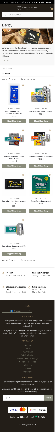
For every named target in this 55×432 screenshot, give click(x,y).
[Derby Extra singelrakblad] (41, 184)
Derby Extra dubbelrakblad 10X (14, 246)
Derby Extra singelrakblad (41, 201)
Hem (3, 68)
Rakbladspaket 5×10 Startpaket (41, 111)
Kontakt (28, 348)
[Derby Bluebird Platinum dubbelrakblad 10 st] (14, 94)
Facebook (28, 368)
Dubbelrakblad (14, 109)
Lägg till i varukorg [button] (14, 121)
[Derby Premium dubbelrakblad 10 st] (14, 184)
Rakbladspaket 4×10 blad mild (41, 156)
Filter (7, 73)
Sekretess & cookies (27, 362)
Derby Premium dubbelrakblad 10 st (14, 202)
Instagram (27, 372)
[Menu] (6, 8)
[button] (50, 8)
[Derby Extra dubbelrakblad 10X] (14, 229)
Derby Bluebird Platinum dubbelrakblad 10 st (14, 112)
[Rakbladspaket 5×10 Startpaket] (41, 94)
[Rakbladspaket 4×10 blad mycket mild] (14, 139)
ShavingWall (28, 352)
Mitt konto (28, 365)
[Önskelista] (23, 85)
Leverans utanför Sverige (27, 358)
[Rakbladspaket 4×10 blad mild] (41, 139)
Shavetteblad (40, 198)
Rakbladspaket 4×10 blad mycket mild (14, 157)
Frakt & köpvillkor (28, 355)
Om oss (27, 345)
